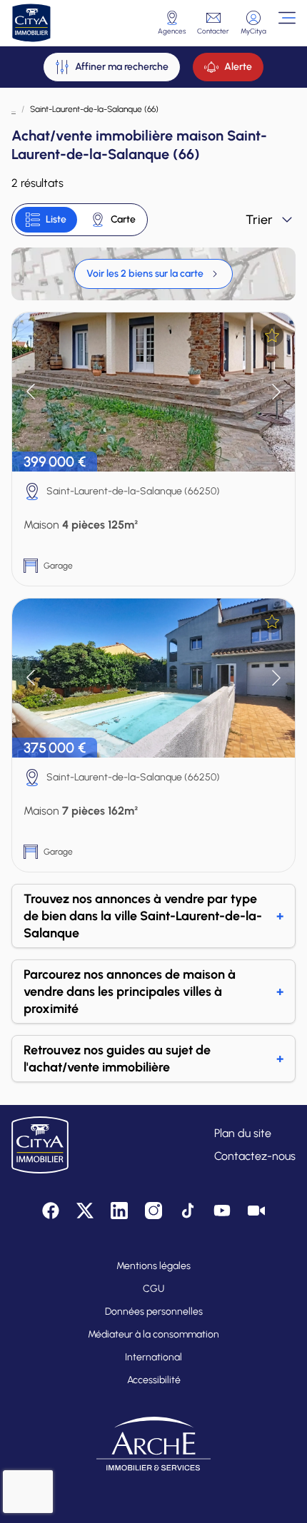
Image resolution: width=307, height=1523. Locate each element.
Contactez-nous (255, 1156)
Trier (259, 220)
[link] (153, 274)
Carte (123, 219)
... (13, 109)
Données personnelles (154, 1311)
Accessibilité (154, 1380)
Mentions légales (153, 1266)
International (153, 1357)
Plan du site (242, 1133)
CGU (153, 1289)
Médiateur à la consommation (153, 1334)
